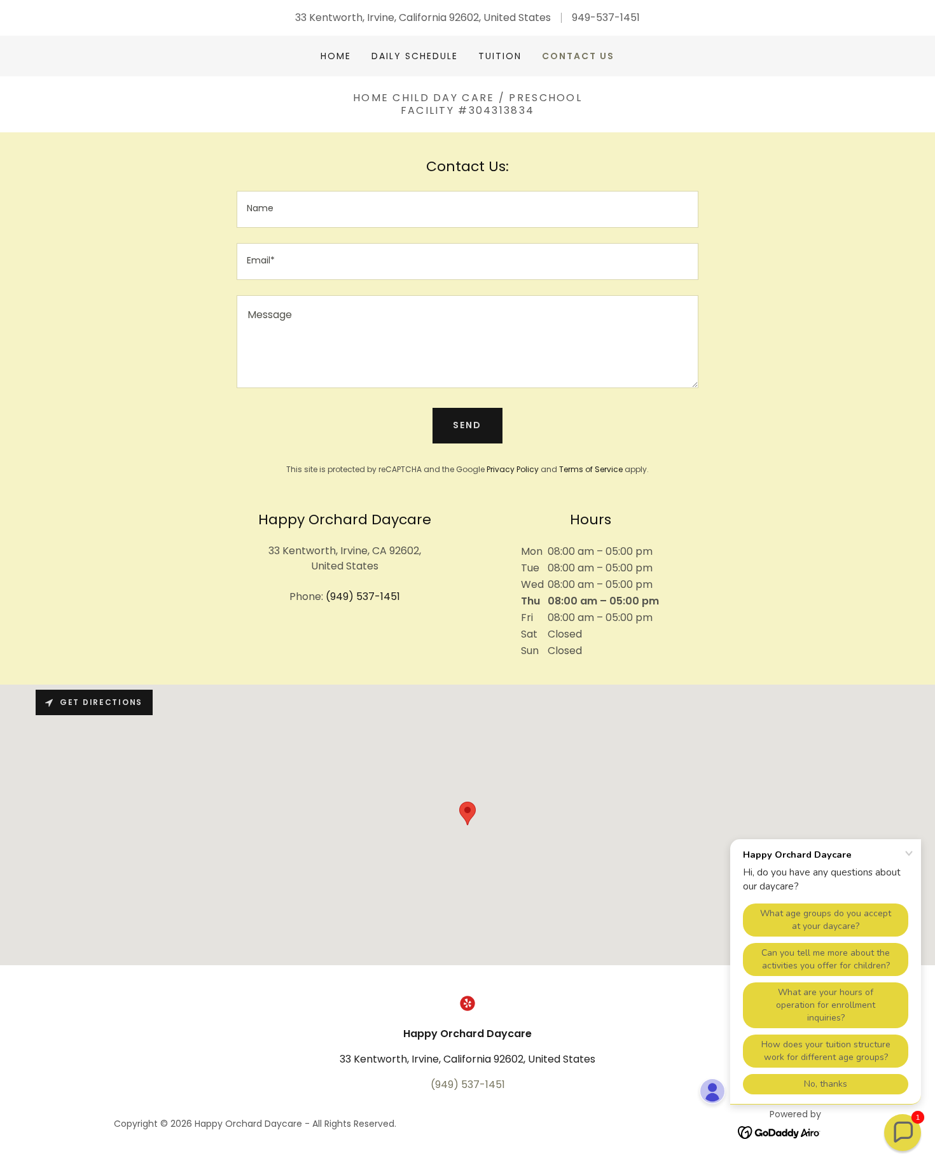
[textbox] (467, 209)
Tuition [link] (500, 56)
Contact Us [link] (578, 56)
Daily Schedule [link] (414, 56)
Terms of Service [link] (591, 469)
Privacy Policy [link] (513, 469)
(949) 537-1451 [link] (363, 596)
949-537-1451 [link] (606, 17)
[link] (467, 1003)
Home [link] (336, 56)
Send (467, 425)
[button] (902, 1132)
